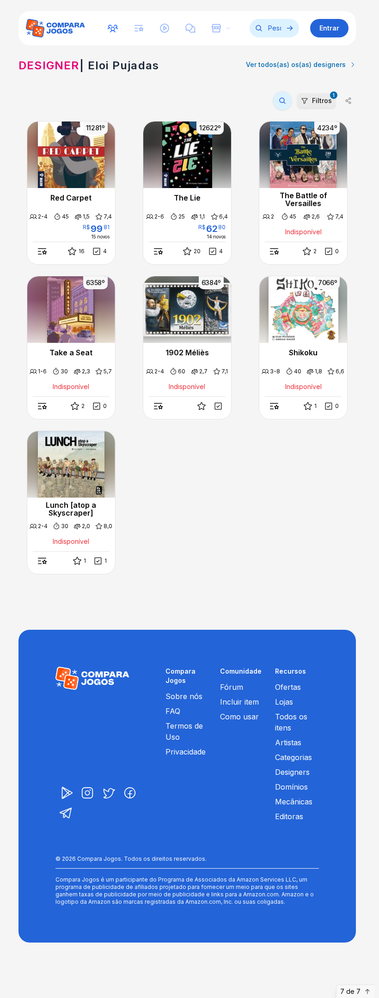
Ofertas (288, 687)
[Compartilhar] (348, 100)
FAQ (172, 711)
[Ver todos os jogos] (289, 28)
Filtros (323, 98)
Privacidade (185, 751)
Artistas (288, 742)
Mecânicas (293, 801)
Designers (292, 772)
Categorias (293, 757)
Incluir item (239, 701)
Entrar (329, 28)
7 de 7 (350, 991)
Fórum (231, 687)
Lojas (284, 701)
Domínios (291, 786)
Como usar (239, 716)
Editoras (289, 816)
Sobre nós (183, 696)
